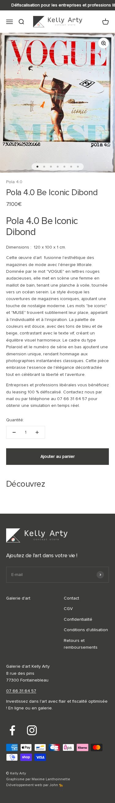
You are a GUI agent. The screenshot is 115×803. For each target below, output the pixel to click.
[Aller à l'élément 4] (58, 167)
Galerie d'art (18, 598)
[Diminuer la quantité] (14, 432)
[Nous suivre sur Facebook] (12, 730)
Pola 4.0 (14, 182)
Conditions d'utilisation (86, 630)
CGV (68, 609)
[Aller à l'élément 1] (37, 167)
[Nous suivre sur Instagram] (32, 730)
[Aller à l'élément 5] (64, 167)
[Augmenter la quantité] (37, 432)
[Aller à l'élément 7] (78, 167)
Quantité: (15, 420)
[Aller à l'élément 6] (71, 167)
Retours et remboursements (81, 644)
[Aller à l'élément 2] (44, 167)
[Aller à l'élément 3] (51, 167)
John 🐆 (56, 785)
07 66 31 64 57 (21, 691)
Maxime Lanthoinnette (51, 779)
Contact (71, 598)
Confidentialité (78, 619)
